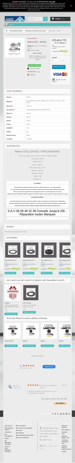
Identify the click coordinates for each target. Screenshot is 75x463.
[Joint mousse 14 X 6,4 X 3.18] (49, 250)
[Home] (6, 24)
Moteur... (25, 341)
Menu (11, 24)
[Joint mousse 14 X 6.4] (31, 250)
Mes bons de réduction (22, 437)
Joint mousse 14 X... (11, 260)
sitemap (64, 451)
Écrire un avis (49, 366)
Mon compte (21, 423)
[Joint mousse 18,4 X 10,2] (31, 293)
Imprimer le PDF (35, 68)
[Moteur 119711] (13, 331)
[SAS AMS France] (15, 19)
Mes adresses (20, 432)
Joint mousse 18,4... (65, 260)
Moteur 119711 (9, 341)
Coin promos (8, 425)
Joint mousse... (27, 303)
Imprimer (32, 74)
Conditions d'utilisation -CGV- (65, 441)
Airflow (7, 438)
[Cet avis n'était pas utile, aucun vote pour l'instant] (65, 399)
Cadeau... (7, 303)
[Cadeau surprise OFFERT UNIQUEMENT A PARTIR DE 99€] (13, 293)
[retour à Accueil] (6, 31)
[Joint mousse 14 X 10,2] (13, 250)
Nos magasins (66, 429)
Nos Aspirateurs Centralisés (8, 442)
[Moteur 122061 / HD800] (31, 331)
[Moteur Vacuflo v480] (49, 331)
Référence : (30, 46)
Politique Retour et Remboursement (66, 447)
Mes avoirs (19, 430)
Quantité (54, 57)
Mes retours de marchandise (24, 428)
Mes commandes (21, 425)
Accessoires (8, 432)
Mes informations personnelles (25, 435)
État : (28, 50)
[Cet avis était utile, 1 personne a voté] (62, 399)
